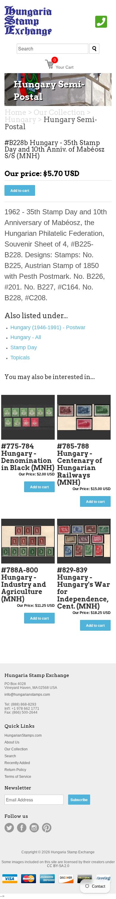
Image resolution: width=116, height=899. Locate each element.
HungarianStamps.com (23, 735)
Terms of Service (17, 777)
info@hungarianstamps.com (27, 694)
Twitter (9, 827)
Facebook (21, 827)
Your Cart (63, 67)
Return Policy (15, 770)
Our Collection (16, 749)
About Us (11, 742)
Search (10, 756)
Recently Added (17, 763)
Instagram (34, 827)
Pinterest (46, 827)
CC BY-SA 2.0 (58, 866)
